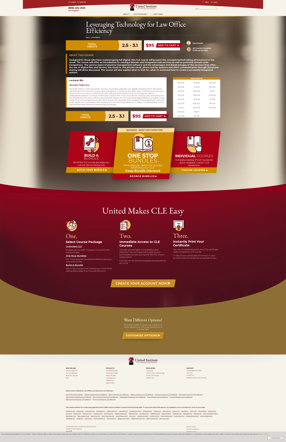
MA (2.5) (196, 91)
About (126, 14)
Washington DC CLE (138, 418)
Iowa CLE (69, 413)
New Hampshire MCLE (210, 413)
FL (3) (181, 107)
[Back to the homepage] (143, 4)
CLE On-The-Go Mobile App (155, 373)
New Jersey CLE (71, 416)
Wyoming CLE (164, 418)
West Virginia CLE (152, 418)
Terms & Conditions (192, 429)
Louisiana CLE (97, 413)
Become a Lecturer (72, 375)
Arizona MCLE (90, 411)
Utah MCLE (88, 418)
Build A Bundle (111, 375)
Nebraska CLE (187, 413)
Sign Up (83, 2)
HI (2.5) (197, 83)
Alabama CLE (70, 411)
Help (207, 2)
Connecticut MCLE (135, 411)
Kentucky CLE (87, 413)
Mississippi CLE (155, 413)
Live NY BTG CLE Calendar (74, 394)
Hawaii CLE (185, 411)
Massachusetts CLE (121, 413)
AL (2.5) (181, 87)
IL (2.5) (197, 87)
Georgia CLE (167, 411)
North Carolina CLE (108, 416)
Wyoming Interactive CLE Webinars (104, 399)
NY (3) (196, 116)
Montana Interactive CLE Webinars (166, 394)
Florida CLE (157, 411)
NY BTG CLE (150, 378)
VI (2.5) (212, 99)
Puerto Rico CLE (179, 416)
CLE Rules (149, 370)
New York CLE (95, 416)
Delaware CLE (147, 411)
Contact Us (190, 375)
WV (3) (212, 103)
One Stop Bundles (112, 370)
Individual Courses (112, 373)
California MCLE (112, 411)
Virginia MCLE (111, 418)
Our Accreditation (71, 373)
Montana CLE (177, 413)
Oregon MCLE (154, 416)
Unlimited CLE (110, 378)
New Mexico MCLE (83, 416)
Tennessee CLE (70, 418)
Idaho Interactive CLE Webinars (119, 394)
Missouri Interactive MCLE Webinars (141, 394)
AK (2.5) (181, 83)
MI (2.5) (196, 99)
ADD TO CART (167, 45)
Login (73, 2)
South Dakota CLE (206, 416)
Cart (215, 2)
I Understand (275, 438)
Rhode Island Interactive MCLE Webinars (133, 397)
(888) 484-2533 (76, 9)
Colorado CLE (123, 411)
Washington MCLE (124, 418)
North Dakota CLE (122, 416)
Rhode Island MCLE (192, 416)
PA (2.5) (212, 83)
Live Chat (189, 373)
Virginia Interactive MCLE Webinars (181, 397)
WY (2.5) (212, 107)
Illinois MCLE (202, 411)
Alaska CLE (80, 411)
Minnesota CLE (144, 413)
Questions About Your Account (196, 378)
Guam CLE (176, 411)
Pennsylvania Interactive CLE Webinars (105, 397)
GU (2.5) (181, 116)
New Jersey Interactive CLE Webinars (191, 394)
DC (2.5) (181, 103)
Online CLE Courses (152, 375)
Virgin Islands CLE (99, 418)
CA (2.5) (181, 95)
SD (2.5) (212, 95)
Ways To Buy (110, 383)
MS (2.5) (196, 107)
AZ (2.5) (181, 91)
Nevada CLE (198, 413)
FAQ (67, 378)
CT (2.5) (181, 99)
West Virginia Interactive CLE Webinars (78, 399)
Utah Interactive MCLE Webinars (157, 397)
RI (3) (212, 91)
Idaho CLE (193, 411)
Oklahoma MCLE (142, 416)
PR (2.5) (212, 87)
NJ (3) (196, 112)
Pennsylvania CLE (166, 416)
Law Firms (158, 14)
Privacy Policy (263, 434)
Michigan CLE (133, 413)
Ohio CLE (132, 416)
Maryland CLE (108, 413)
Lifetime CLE (110, 380)
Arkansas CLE (100, 411)
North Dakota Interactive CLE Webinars (78, 397)
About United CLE (72, 370)
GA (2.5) (181, 112)
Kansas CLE (77, 413)
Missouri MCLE (166, 413)
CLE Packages (140, 14)
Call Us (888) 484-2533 (193, 370)
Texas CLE (80, 418)
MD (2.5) (196, 95)
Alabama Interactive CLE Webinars (95, 394)
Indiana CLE (212, 411)
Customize (141, 335)
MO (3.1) (196, 103)
